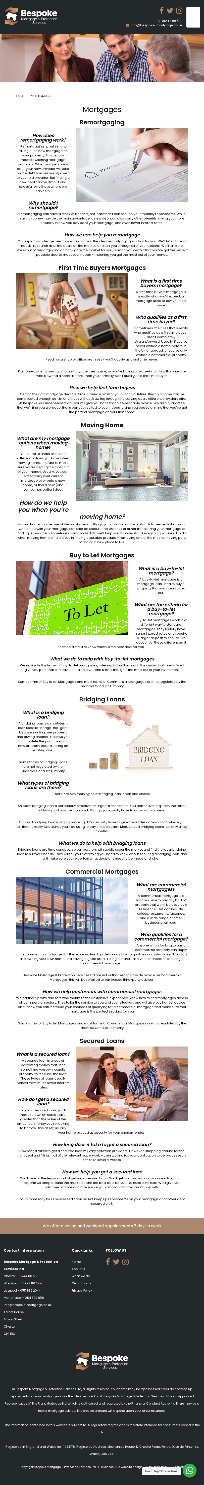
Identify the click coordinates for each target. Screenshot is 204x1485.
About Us (78, 1269)
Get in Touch (81, 1283)
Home (20, 96)
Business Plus (110, 1467)
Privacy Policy (82, 1290)
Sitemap (179, 1467)
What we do (81, 1276)
